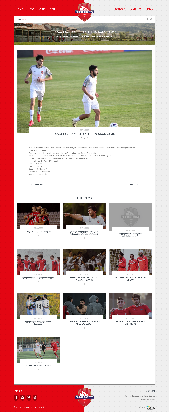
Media (149, 9)
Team (53, 9)
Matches (136, 9)
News (31, 9)
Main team (74, 36)
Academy (120, 9)
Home (19, 9)
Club (42, 9)
